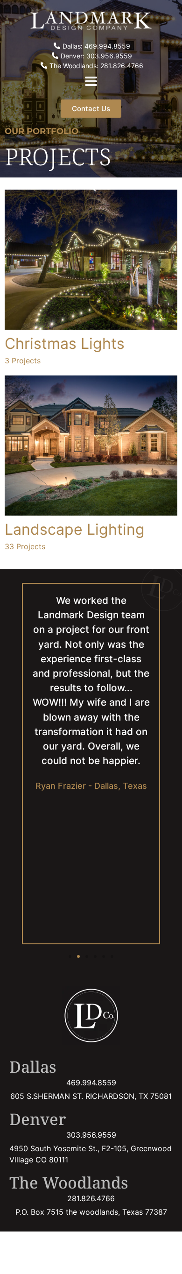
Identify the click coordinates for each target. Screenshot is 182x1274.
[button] (70, 956)
